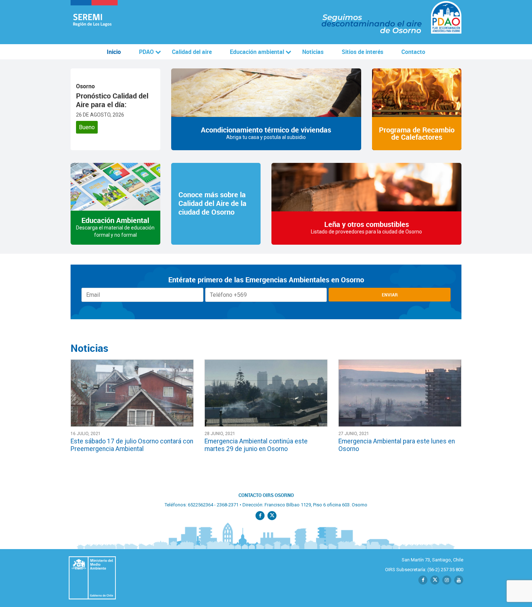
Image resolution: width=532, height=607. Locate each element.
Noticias (313, 52)
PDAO (146, 52)
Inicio (114, 52)
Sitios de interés (362, 52)
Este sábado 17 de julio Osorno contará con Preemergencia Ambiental (132, 445)
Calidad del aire (192, 52)
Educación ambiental (257, 52)
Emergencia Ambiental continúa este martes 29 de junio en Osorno (256, 445)
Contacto (413, 52)
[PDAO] (94, 22)
